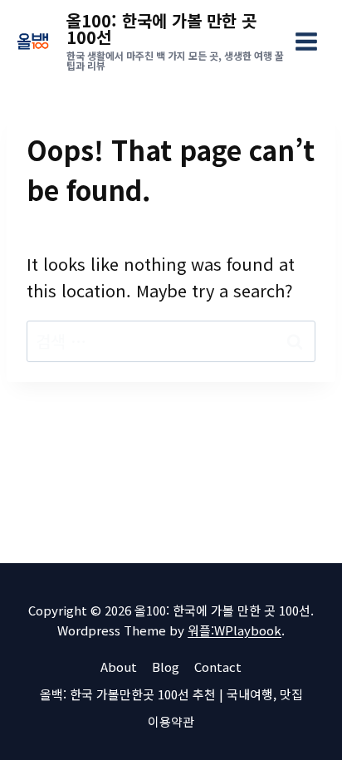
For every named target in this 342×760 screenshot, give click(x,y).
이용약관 (171, 721)
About (118, 666)
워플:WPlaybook (234, 630)
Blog (165, 666)
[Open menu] (305, 41)
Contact (218, 666)
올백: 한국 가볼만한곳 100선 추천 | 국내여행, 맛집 (171, 694)
